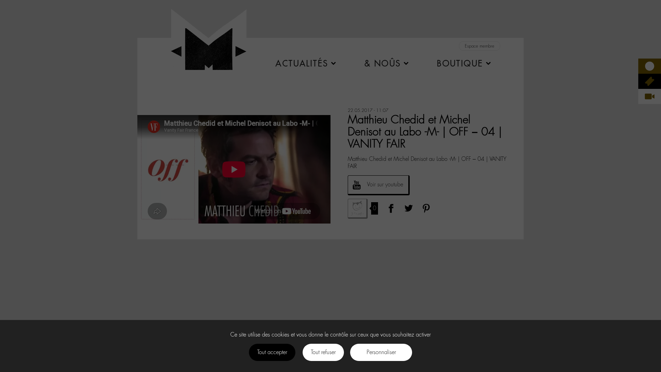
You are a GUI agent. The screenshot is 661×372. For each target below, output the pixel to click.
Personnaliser (381, 352)
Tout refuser (323, 352)
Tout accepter (272, 352)
